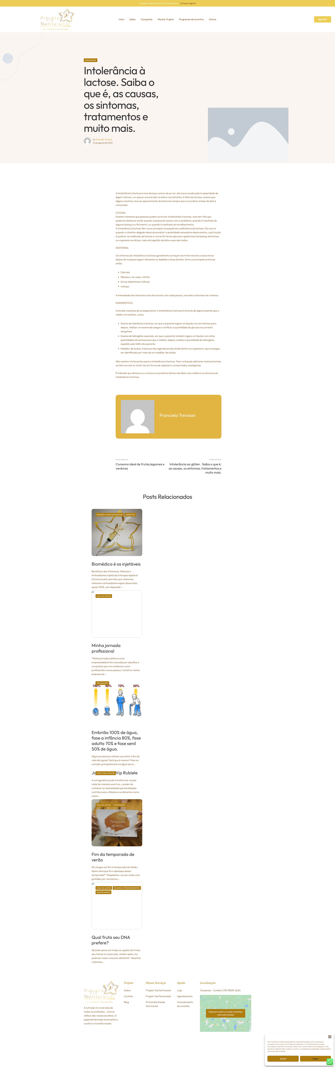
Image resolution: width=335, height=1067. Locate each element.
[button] (329, 1036)
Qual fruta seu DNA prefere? (111, 940)
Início (121, 19)
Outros (212, 19)
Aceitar (283, 1058)
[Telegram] (209, 1047)
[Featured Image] (117, 532)
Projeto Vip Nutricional (158, 990)
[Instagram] (209, 1041)
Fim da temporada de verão (113, 857)
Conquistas (146, 19)
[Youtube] (243, 1041)
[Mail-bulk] (216, 1047)
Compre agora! (188, 3)
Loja (179, 990)
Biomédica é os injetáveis (116, 564)
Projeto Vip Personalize (158, 996)
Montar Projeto (166, 19)
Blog (126, 1002)
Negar (315, 1058)
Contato (128, 996)
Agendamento (185, 996)
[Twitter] (236, 1041)
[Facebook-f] (202, 1041)
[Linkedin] (202, 1047)
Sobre (132, 19)
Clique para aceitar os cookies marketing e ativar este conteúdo (225, 1013)
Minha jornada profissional (106, 648)
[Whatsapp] (229, 1041)
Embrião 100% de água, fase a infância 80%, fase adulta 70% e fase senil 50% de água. (116, 741)
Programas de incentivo (191, 19)
